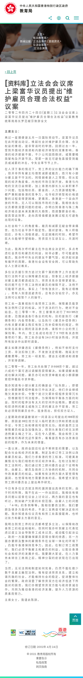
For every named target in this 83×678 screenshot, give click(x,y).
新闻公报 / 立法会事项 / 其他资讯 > (40, 41)
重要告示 (41, 658)
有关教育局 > (40, 38)
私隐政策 (41, 662)
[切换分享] (50, 18)
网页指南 (41, 667)
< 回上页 (10, 72)
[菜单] (76, 18)
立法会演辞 (40, 48)
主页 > (40, 34)
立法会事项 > (40, 44)
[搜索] (67, 18)
